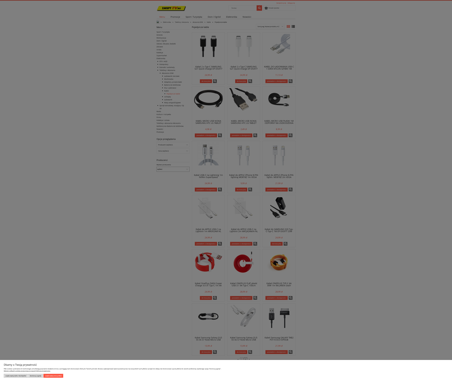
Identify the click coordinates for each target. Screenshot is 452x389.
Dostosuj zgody (35, 376)
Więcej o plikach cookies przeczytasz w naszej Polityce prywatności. (27, 371)
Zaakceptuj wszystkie (53, 376)
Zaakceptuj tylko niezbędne (15, 376)
